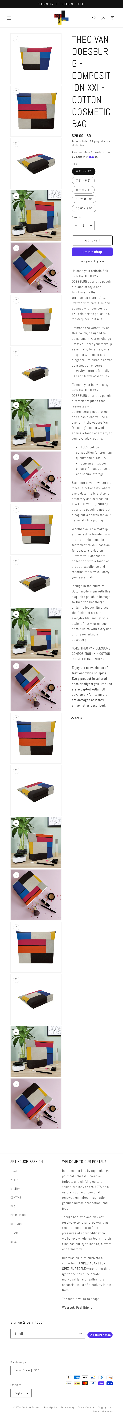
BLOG (13, 1242)
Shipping (94, 141)
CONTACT (15, 1197)
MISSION (15, 1188)
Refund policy (50, 1407)
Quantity (77, 217)
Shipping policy (105, 1407)
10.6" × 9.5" (84, 208)
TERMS (14, 1233)
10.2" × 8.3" (84, 199)
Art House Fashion (30, 1407)
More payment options (92, 261)
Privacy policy (67, 1407)
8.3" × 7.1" (83, 190)
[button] (8, 17)
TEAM (13, 1171)
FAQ (12, 1206)
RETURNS (15, 1224)
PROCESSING (18, 1215)
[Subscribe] (80, 1334)
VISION (14, 1180)
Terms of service (86, 1407)
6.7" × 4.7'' (83, 171)
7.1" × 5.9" (83, 180)
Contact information (103, 1411)
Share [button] (78, 718)
